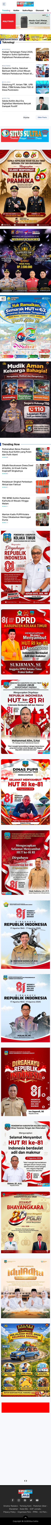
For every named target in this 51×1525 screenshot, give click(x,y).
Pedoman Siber (39, 1506)
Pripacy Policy (9, 1512)
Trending (6, 10)
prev (25, 1480)
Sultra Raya (27, 10)
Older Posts (42, 117)
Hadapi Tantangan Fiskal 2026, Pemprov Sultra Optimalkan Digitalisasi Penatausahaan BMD (17, 55)
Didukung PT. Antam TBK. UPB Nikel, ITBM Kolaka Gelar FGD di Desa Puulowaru (17, 87)
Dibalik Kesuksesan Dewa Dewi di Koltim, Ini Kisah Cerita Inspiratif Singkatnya (17, 468)
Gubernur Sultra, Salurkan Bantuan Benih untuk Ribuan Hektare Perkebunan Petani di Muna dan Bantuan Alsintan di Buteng (17, 71)
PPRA (35, 1512)
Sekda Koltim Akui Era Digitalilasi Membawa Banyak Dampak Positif (16, 104)
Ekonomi (40, 10)
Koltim (16, 10)
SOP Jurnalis (35, 1509)
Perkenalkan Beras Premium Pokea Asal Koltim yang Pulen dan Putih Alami (17, 452)
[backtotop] (25, 1518)
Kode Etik (24, 1509)
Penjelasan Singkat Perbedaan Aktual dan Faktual (17, 483)
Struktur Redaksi (10, 1506)
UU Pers (42, 1512)
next (26, 1480)
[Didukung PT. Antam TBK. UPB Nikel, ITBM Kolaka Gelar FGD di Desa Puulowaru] (42, 87)
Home (25, 117)
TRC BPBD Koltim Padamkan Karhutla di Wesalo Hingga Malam (16, 501)
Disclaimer (13, 1509)
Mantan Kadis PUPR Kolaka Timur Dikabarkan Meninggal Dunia (16, 517)
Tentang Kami (25, 1506)
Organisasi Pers (24, 1512)
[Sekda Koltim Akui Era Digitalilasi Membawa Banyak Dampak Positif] (42, 103)
